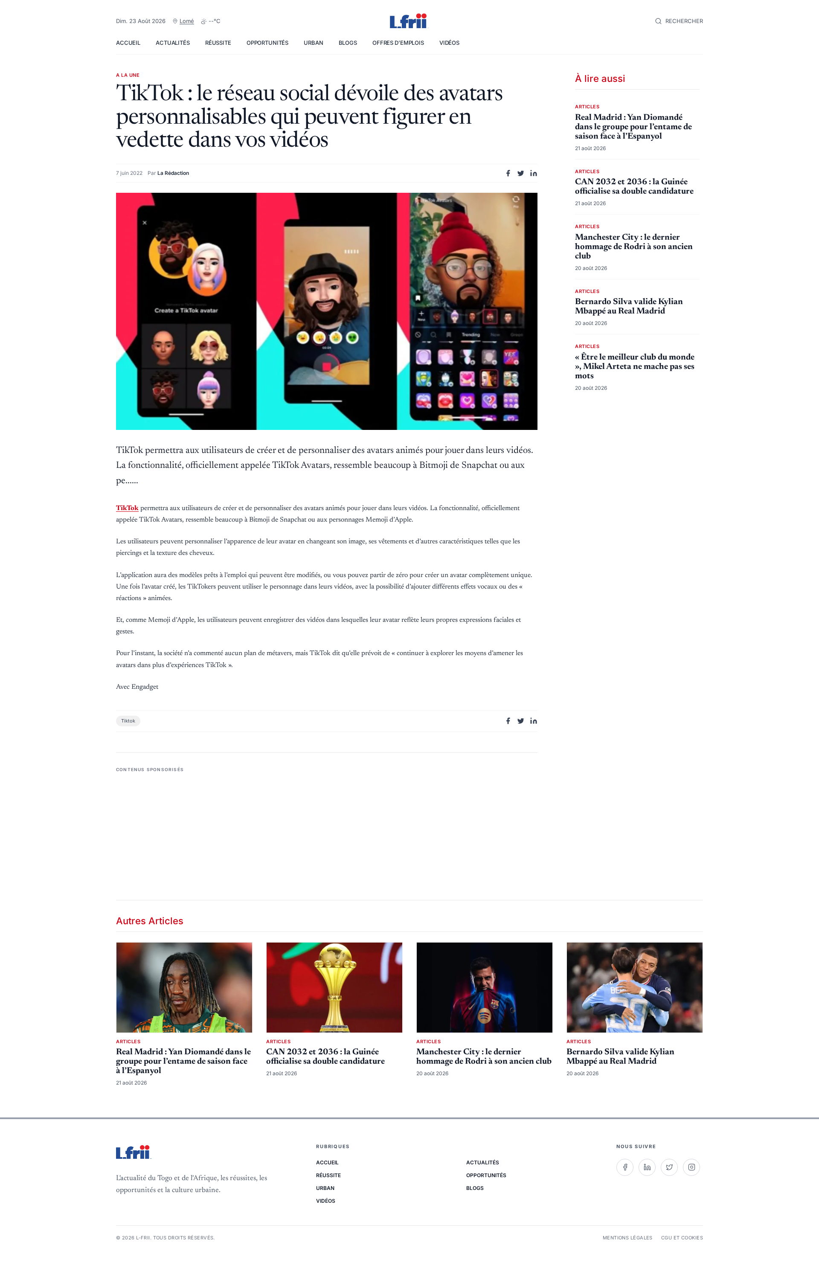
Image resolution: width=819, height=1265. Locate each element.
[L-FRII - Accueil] (409, 21)
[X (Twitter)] (669, 1167)
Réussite (218, 42)
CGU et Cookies (682, 1238)
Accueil (128, 42)
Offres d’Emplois (398, 42)
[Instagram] (691, 1167)
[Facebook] (624, 1167)
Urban (313, 42)
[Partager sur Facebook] (508, 173)
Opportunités (267, 42)
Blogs (348, 42)
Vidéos (449, 42)
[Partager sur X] (521, 173)
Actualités (173, 42)
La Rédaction (173, 173)
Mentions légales (628, 1238)
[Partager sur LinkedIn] (533, 173)
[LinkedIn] (647, 1167)
